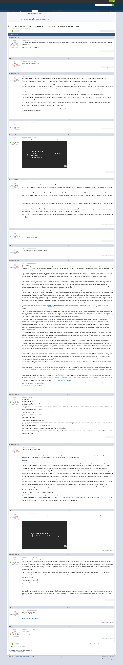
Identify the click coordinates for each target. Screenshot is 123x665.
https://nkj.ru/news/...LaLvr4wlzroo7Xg (30, 124)
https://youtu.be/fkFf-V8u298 (28, 251)
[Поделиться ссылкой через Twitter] (8, 646)
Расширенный (114, 4)
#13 (68, 554)
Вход (107, 1)
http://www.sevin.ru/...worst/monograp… (36, 383)
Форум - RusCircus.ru (12, 654)
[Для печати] (22, 646)
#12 (68, 510)
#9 (68, 260)
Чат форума (48, 11)
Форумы (35, 11)
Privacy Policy (112, 654)
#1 (68, 37)
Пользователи (27, 11)
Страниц (10, 643)
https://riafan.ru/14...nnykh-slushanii (30, 220)
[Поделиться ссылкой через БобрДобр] (18, 646)
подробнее (34, 14)
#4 (68, 119)
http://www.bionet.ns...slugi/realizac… (64, 380)
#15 (68, 626)
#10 (68, 394)
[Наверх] (61, 657)
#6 (68, 179)
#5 (68, 134)
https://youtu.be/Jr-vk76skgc (28, 613)
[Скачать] (24, 646)
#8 (68, 245)
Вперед (17, 643)
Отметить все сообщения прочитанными (21, 656)
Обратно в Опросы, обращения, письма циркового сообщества (102, 643)
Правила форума (106, 654)
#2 (68, 58)
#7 (68, 229)
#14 (68, 607)
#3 (68, 73)
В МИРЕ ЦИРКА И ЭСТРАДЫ (15, 11)
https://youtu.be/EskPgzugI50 (28, 634)
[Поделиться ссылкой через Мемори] (16, 646)
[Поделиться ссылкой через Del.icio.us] (13, 646)
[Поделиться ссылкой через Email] (20, 646)
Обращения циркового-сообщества (24, 654)
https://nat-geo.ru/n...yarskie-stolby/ (30, 618)
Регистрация (112, 1)
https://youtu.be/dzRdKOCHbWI (47, 306)
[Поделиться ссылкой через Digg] (11, 646)
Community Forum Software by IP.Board (108, 656)
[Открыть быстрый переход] (114, 11)
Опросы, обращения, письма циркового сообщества (42, 654)
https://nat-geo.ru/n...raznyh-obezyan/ (30, 63)
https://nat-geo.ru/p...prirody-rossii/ (29, 237)
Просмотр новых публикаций (105, 11)
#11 (68, 444)
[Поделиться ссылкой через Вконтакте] (14, 646)
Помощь (32, 656)
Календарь (41, 11)
